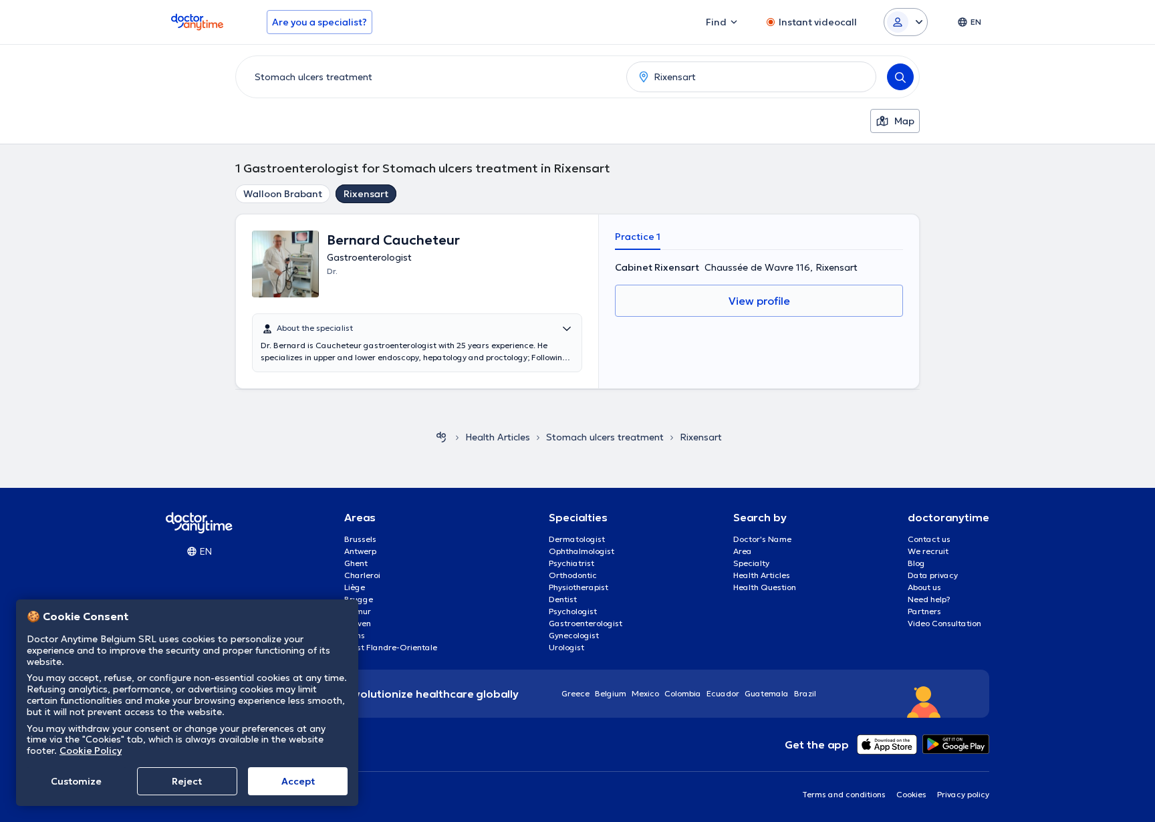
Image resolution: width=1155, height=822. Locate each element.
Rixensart (366, 194)
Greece (575, 693)
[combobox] (428, 77)
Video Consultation (944, 623)
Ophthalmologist (581, 551)
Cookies (911, 794)
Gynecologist (574, 635)
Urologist (566, 647)
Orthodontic (573, 575)
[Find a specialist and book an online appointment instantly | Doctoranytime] (441, 437)
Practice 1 (637, 237)
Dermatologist (577, 539)
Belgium (610, 693)
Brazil (805, 693)
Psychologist (573, 611)
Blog (916, 563)
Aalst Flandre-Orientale (390, 647)
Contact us (929, 539)
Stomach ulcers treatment (605, 437)
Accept (298, 781)
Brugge (358, 599)
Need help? (929, 599)
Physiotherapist (578, 587)
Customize (76, 781)
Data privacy (933, 575)
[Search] (900, 76)
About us (924, 587)
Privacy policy (963, 794)
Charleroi (362, 575)
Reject (187, 781)
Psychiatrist (571, 563)
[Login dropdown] (906, 22)
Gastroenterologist (585, 623)
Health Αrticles (497, 437)
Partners (924, 611)
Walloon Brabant (282, 194)
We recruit (928, 551)
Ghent (356, 563)
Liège (354, 587)
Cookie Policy (90, 750)
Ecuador (723, 693)
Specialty (751, 563)
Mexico (645, 693)
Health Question (764, 587)
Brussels (360, 539)
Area (742, 551)
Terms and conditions (844, 794)
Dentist (563, 599)
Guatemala (767, 693)
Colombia (682, 693)
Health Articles (761, 575)
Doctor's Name (762, 539)
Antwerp (360, 551)
